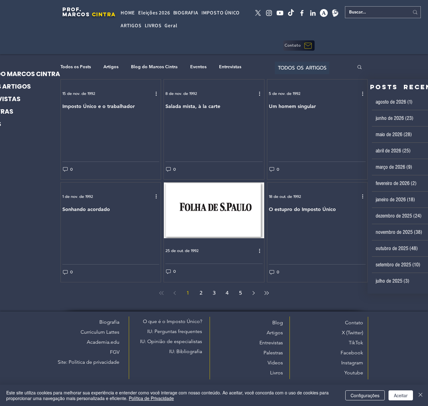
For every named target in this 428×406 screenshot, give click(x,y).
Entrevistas (230, 66)
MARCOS (76, 14)
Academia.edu (103, 342)
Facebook (352, 353)
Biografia (109, 322)
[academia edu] (324, 13)
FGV (114, 352)
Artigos (110, 66)
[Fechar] (420, 395)
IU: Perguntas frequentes (174, 331)
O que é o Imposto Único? (172, 321)
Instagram (352, 363)
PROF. (72, 9)
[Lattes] (335, 13)
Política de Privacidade (151, 398)
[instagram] (269, 13)
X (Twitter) (352, 333)
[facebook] (302, 13)
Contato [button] (354, 323)
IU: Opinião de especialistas (171, 341)
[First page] (161, 293)
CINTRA (104, 14)
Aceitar (401, 395)
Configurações (365, 395)
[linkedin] (313, 13)
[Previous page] (174, 293)
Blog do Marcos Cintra (154, 66)
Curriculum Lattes (100, 332)
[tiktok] (291, 13)
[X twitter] (258, 13)
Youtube (353, 373)
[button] (299, 45)
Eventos (198, 66)
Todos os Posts (75, 66)
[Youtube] (280, 13)
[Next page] (253, 293)
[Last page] (266, 293)
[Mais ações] (158, 93)
